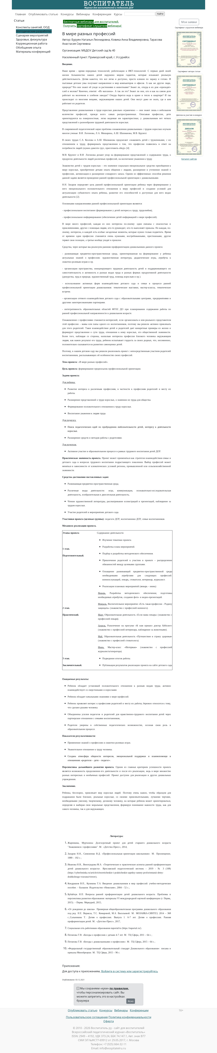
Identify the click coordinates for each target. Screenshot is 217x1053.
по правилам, (119, 988)
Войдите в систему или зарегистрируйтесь (129, 971)
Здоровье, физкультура (31, 39)
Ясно (130, 1001)
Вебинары (83, 14)
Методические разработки (34, 31)
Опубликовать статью (43, 14)
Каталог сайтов (189, 159)
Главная (20, 14)
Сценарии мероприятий (32, 35)
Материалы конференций (33, 51)
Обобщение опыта (28, 47)
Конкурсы (67, 14)
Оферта (108, 1021)
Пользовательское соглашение (87, 1017)
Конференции (102, 14)
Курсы (118, 14)
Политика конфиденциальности (129, 1017)
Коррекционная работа (31, 43)
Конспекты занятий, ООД (33, 27)
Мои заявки (189, 22)
